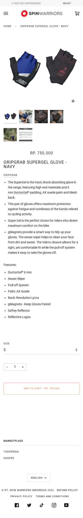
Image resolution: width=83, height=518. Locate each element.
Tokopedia (11, 451)
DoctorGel (21, 192)
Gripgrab (10, 175)
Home (8, 26)
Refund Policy (67, 490)
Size (7, 343)
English (37, 477)
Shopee (9, 458)
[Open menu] (10, 13)
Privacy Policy (21, 496)
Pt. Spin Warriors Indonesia (26, 490)
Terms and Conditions (52, 496)
